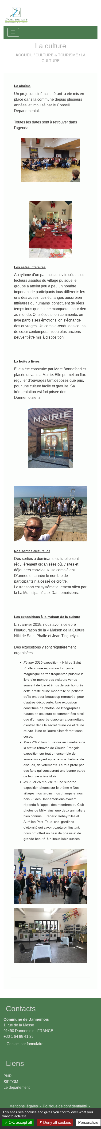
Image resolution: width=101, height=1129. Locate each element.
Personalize (88, 1122)
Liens (15, 1063)
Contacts (21, 1008)
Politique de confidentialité (65, 1106)
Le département (17, 1087)
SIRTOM (11, 1082)
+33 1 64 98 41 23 (19, 1036)
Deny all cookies (56, 1122)
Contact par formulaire (25, 1044)
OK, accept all (20, 1122)
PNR (8, 1076)
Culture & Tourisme (56, 55)
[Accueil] (16, 13)
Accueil (24, 55)
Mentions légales (23, 1106)
